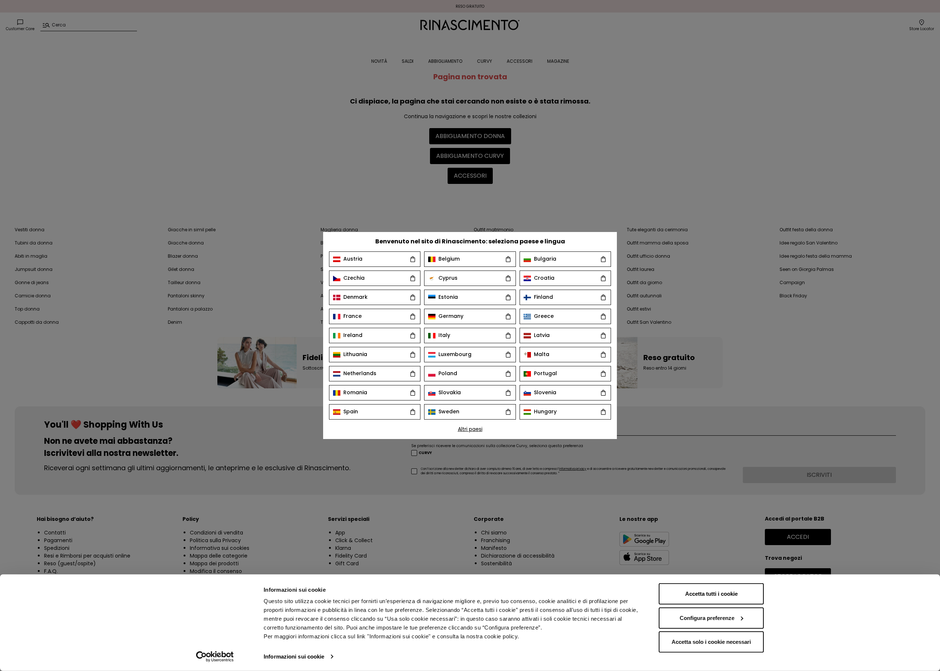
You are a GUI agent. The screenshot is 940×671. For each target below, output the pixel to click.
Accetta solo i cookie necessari (711, 642)
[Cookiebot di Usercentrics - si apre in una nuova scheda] (215, 656)
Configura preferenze (707, 617)
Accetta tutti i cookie (711, 594)
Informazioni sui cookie (294, 656)
